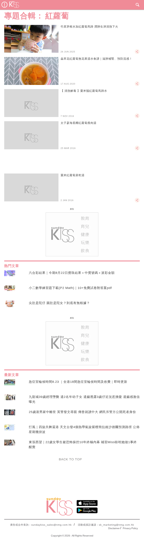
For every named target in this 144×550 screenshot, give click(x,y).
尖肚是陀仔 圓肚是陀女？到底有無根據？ (59, 303)
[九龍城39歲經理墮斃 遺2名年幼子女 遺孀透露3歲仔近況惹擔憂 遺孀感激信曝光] (9, 400)
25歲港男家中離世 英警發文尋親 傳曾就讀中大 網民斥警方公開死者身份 (82, 412)
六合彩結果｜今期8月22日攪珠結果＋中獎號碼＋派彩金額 (72, 273)
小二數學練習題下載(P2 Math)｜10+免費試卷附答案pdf (70, 288)
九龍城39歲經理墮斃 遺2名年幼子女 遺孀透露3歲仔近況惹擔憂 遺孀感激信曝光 (84, 399)
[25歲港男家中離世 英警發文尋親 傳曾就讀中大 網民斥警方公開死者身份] (9, 415)
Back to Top (70, 459)
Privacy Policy (130, 528)
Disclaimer (114, 528)
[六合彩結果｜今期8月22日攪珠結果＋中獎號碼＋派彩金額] (9, 276)
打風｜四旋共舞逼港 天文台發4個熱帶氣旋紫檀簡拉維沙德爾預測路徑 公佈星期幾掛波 (84, 429)
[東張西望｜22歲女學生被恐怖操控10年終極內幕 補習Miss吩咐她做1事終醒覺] (9, 445)
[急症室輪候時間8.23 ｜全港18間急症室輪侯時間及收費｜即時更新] (9, 385)
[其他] (137, 53)
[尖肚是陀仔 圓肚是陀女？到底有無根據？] (9, 306)
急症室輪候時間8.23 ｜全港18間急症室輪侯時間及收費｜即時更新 (78, 382)
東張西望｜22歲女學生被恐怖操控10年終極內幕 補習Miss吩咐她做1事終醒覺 (83, 444)
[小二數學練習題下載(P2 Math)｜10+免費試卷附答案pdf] (9, 291)
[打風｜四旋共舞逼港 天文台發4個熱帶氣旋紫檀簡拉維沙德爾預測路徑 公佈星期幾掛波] (9, 430)
